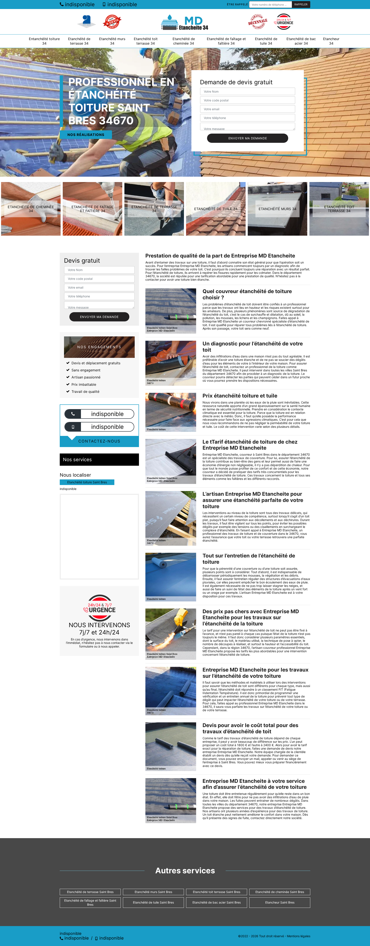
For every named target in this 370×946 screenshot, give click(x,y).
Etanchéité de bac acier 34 (301, 41)
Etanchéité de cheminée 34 (184, 41)
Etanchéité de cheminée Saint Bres (279, 892)
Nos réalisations (85, 135)
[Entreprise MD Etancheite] (185, 21)
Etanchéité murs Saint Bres (153, 892)
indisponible (79, 4)
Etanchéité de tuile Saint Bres (153, 902)
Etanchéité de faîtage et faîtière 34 (226, 41)
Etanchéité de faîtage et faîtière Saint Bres (90, 902)
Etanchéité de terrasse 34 (79, 41)
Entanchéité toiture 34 (44, 41)
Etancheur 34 (331, 41)
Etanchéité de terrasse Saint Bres (90, 892)
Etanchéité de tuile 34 (266, 41)
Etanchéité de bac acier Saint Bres (216, 902)
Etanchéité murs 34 (112, 41)
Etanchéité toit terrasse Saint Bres (216, 892)
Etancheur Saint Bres (279, 902)
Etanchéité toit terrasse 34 (146, 41)
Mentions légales (298, 936)
